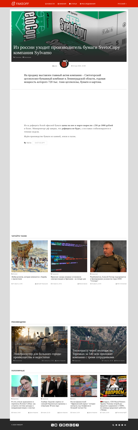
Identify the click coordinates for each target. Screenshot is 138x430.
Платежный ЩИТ (122, 412)
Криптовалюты (105, 399)
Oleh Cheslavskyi (122, 284)
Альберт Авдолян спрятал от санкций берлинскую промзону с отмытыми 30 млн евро (54, 404)
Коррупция (95, 274)
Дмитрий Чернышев (42, 284)
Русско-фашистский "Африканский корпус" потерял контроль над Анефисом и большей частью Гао (83, 405)
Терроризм (55, 274)
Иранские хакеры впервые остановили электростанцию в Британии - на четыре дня (68, 278)
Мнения (62, 4)
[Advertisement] (69, 106)
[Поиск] (113, 425)
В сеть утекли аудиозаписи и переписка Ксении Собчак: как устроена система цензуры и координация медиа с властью (23, 405)
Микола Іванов (83, 284)
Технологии (18, 360)
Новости (51, 4)
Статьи (74, 4)
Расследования (88, 4)
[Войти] (125, 425)
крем (55, 66)
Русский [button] (122, 4)
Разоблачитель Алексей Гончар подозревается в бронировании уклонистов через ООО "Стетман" (108, 279)
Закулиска (15, 399)
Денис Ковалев (60, 360)
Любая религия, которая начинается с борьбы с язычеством (29, 278)
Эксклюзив (27, 57)
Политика (18, 57)
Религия (15, 274)
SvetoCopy (40, 143)
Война (73, 399)
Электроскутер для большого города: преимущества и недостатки (37, 355)
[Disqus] (69, 206)
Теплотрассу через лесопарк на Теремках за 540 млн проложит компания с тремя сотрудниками (93, 354)
